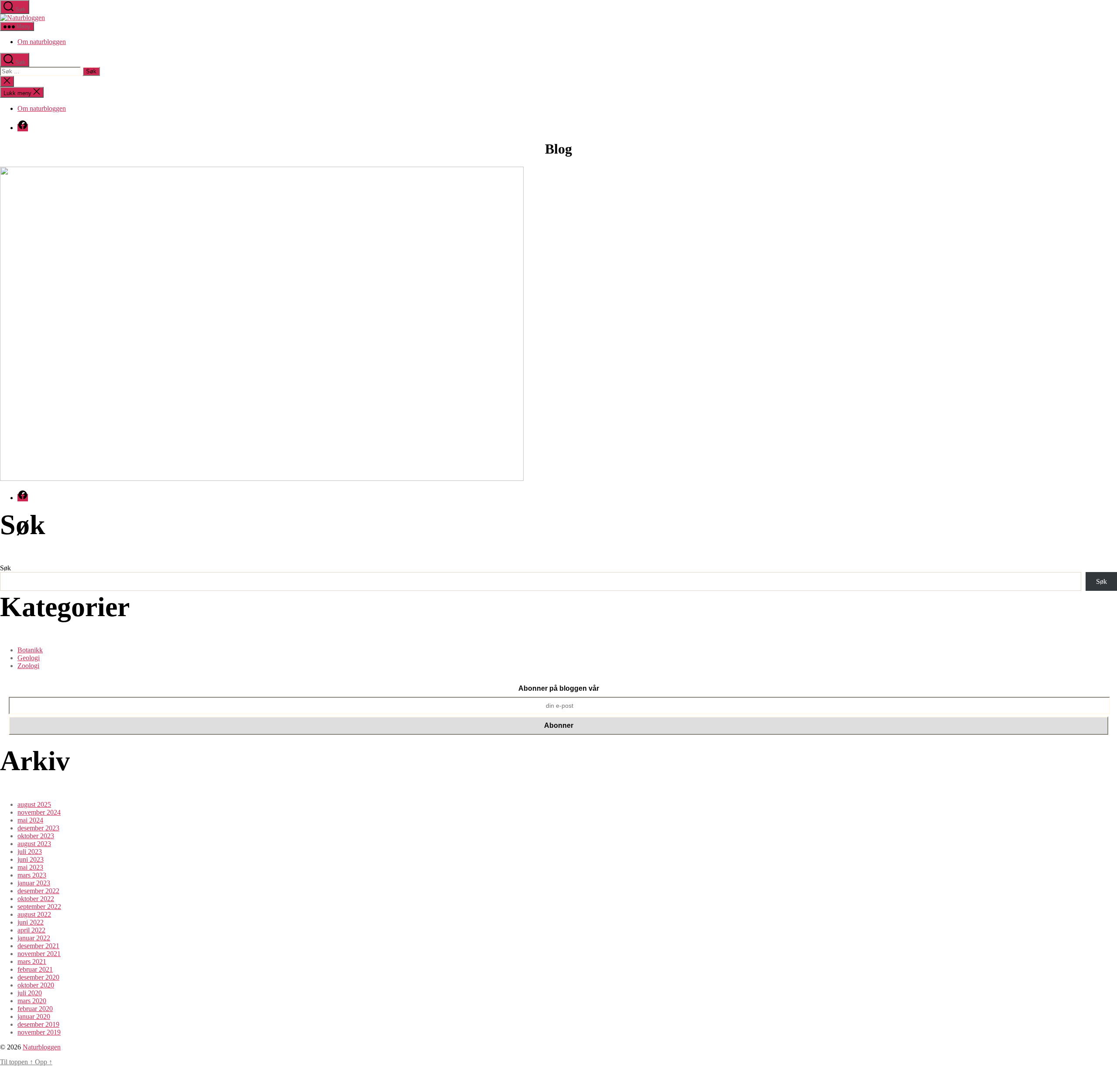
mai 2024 (30, 820)
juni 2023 (30, 859)
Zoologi (28, 665)
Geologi (28, 658)
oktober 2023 (35, 836)
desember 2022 (38, 891)
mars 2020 (31, 1000)
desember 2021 (38, 945)
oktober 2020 (35, 985)
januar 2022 (33, 938)
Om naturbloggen (41, 41)
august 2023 (34, 843)
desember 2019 (38, 1024)
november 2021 (39, 953)
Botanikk (30, 650)
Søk (5, 568)
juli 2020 (29, 993)
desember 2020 (38, 977)
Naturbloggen (42, 1047)
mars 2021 (31, 961)
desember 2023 (38, 828)
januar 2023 (33, 883)
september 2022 (39, 906)
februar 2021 (35, 969)
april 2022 (31, 930)
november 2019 (39, 1032)
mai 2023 (30, 867)
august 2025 (34, 804)
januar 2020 (33, 1016)
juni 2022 (30, 922)
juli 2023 (29, 851)
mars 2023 (31, 875)
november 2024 (39, 812)
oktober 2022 (35, 898)
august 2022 (34, 914)
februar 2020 (35, 1008)
